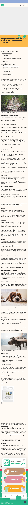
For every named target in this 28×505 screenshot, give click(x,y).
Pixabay (15, 112)
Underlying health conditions (9, 57)
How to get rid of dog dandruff (8, 64)
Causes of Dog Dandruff (7, 52)
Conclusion (4, 76)
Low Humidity (6, 55)
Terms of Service (4, 503)
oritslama (8, 350)
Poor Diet (5, 60)
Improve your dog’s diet (8, 74)
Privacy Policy (10, 503)
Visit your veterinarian (7, 73)
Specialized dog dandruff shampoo (10, 67)
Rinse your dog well (7, 68)
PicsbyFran (8, 307)
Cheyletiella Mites (7, 54)
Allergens (5, 63)
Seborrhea (5, 61)
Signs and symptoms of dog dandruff (10, 51)
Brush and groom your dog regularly (11, 65)
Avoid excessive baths (8, 70)
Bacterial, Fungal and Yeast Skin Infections (12, 58)
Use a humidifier (6, 71)
